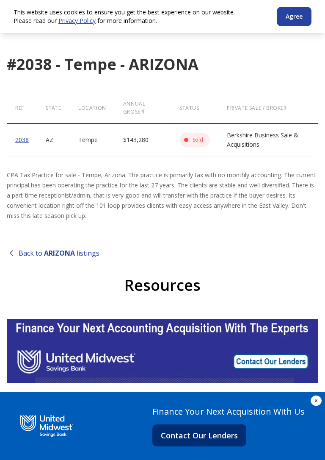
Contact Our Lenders (199, 435)
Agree (294, 16)
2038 (22, 140)
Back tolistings (59, 253)
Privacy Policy (77, 21)
